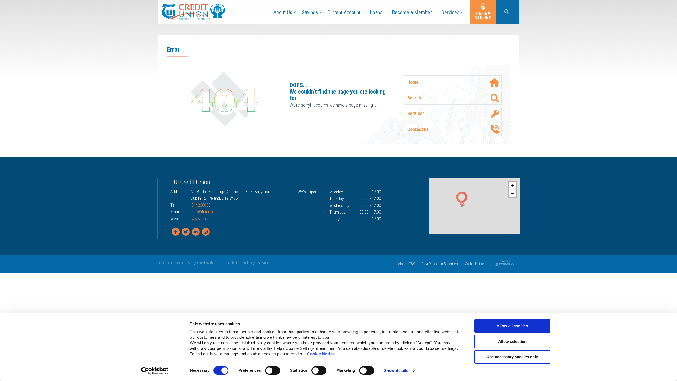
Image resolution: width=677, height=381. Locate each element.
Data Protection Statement (440, 263)
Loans (376, 12)
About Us (282, 12)
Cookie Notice (321, 354)
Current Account (343, 12)
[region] (474, 206)
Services (450, 12)
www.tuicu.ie (202, 218)
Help (399, 263)
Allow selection (512, 341)
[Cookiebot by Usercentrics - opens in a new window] (155, 371)
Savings (310, 12)
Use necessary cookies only (512, 357)
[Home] (193, 11)
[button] (507, 12)
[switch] (272, 370)
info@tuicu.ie (202, 211)
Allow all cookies (512, 326)
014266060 (201, 205)
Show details (396, 370)
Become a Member (412, 12)
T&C (412, 263)
